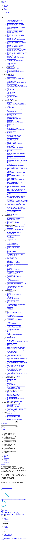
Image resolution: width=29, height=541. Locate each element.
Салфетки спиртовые (12, 275)
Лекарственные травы (12, 138)
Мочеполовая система (12, 139)
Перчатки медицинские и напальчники (17, 264)
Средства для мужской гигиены (15, 363)
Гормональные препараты (13, 121)
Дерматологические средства (14, 248)
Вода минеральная (12, 391)
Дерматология (10, 124)
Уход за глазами (11, 91)
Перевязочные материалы (13, 262)
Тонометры (10, 309)
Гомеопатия (10, 120)
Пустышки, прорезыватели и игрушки (17, 223)
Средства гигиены (12, 84)
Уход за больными (11, 287)
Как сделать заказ (8, 534)
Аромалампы (10, 237)
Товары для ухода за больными (15, 286)
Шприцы (9, 289)
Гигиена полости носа (12, 244)
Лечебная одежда (11, 257)
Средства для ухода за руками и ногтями (17, 373)
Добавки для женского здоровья (15, 36)
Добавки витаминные (12, 32)
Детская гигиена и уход (13, 219)
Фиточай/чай (10, 66)
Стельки (9, 333)
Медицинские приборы (13, 300)
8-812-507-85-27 (5, 513)
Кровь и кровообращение (13, 136)
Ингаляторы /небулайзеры (14, 294)
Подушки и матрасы (12, 332)
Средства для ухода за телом (14, 374)
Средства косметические (13, 376)
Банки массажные (11, 239)
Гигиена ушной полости (13, 246)
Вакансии (6, 519)
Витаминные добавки (12, 21)
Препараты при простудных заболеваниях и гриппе (14, 183)
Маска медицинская (12, 258)
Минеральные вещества (13, 417)
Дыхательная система (12, 128)
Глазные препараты (12, 117)
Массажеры (10, 297)
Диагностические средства (14, 127)
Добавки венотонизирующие (14, 31)
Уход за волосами (11, 89)
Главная (6, 5)
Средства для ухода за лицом (14, 369)
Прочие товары (11, 337)
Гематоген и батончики (13, 28)
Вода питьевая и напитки (13, 394)
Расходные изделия (12, 273)
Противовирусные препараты (15, 187)
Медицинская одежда (12, 259)
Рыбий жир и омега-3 (12, 63)
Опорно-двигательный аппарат (15, 147)
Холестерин (10, 212)
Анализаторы (10, 291)
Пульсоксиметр (11, 302)
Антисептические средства (14, 232)
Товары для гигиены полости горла (16, 283)
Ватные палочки (11, 345)
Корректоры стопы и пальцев (14, 326)
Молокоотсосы (11, 301)
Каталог (3, 14)
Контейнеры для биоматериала (15, 254)
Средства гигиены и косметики (15, 85)
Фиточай (9, 64)
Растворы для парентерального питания (17, 200)
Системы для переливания (14, 276)
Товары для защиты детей (13, 388)
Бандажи (9, 322)
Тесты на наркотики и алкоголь (15, 282)
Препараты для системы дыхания (15, 175)
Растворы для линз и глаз (13, 272)
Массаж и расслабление (13, 79)
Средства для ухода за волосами (15, 365)
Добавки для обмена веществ (14, 46)
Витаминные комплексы (13, 415)
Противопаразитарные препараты (16, 196)
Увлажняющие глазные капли (14, 319)
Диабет (9, 125)
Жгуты (8, 250)
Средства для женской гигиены (15, 356)
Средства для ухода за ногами (15, 370)
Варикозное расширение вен (14, 113)
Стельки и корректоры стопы (14, 334)
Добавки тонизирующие (13, 56)
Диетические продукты (13, 70)
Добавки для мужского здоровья (15, 43)
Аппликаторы (10, 233)
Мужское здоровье (12, 140)
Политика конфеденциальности (9, 538)
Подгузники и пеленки (13, 222)
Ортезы (9, 330)
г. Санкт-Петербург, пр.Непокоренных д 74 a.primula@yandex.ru (12, 513)
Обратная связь (8, 535)
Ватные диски (10, 344)
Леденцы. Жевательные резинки (15, 71)
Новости (6, 9)
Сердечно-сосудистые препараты (15, 203)
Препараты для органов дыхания (15, 167)
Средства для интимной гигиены (15, 361)
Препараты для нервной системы (15, 165)
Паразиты (9, 150)
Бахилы (9, 240)
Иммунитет (10, 132)
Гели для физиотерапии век (14, 312)
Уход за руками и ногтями (13, 97)
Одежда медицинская (12, 261)
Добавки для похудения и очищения (16, 49)
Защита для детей (11, 379)
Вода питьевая (10, 392)
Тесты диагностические (13, 280)
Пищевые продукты (12, 72)
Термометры (10, 228)
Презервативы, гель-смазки (14, 269)
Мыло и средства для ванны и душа (16, 82)
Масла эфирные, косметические (15, 78)
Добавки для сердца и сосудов (15, 50)
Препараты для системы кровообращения (13, 177)
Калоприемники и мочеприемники (16, 253)
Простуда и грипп (11, 185)
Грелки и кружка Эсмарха (13, 247)
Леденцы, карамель (12, 397)
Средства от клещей (12, 384)
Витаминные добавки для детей (15, 24)
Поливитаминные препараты (14, 419)
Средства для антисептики (14, 355)
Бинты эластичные (12, 243)
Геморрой (9, 115)
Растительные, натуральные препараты (17, 201)
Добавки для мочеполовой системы (16, 42)
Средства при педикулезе (13, 387)
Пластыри (9, 265)
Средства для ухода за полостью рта (16, 372)
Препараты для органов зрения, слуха (17, 168)
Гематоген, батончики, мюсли (15, 30)
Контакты (6, 12)
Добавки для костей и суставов (15, 41)
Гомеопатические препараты (14, 118)
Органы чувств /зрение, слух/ (14, 149)
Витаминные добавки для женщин (16, 25)
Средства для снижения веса (14, 401)
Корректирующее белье (13, 255)
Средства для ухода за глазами (15, 366)
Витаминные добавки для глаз (15, 23)
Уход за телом (10, 99)
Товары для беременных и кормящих (16, 410)
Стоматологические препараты (15, 207)
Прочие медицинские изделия (15, 271)
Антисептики (10, 75)
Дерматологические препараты (15, 122)
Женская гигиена (11, 77)
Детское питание (11, 221)
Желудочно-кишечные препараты (16, 129)
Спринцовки (10, 278)
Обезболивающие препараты (14, 143)
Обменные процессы (12, 145)
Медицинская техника (13, 298)
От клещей (10, 380)
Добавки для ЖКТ (11, 38)
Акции (5, 10)
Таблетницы (10, 279)
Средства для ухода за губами (14, 368)
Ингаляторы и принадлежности (15, 226)
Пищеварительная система (14, 151)
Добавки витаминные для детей (15, 35)
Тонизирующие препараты (14, 210)
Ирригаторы (10, 296)
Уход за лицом (10, 93)
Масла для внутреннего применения (16, 57)
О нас (5, 6)
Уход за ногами (11, 95)
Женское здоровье (11, 131)
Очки (8, 314)
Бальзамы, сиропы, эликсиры (14, 20)
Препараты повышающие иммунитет (17, 181)
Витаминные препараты (13, 416)
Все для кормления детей (13, 218)
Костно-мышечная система (14, 135)
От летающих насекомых (13, 381)
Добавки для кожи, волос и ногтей (16, 39)
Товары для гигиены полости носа (16, 284)
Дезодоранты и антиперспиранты (16, 347)
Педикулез (9, 383)
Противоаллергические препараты (16, 186)
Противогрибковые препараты (15, 190)
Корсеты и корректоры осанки (15, 327)
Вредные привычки (12, 114)
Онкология (10, 146)
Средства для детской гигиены (15, 409)
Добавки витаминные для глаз (15, 34)
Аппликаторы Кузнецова (13, 235)
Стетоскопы (10, 307)
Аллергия (9, 102)
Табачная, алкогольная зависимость (16, 208)
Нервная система (11, 142)
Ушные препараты (12, 211)
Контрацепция (10, 133)
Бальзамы (9, 18)
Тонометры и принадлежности (15, 229)
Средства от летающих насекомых (16, 386)
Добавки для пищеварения (14, 48)
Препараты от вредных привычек (16, 179)
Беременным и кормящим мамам (15, 217)
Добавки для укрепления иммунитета (17, 52)
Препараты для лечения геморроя (16, 158)
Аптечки (9, 236)
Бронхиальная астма (12, 111)
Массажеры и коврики (13, 329)
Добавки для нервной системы (15, 45)
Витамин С (10, 413)
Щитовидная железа (12, 214)
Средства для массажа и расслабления (17, 362)
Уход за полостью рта (12, 96)
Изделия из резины (12, 251)
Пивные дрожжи (11, 59)
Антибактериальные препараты (15, 103)
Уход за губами (11, 92)
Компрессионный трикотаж (14, 325)
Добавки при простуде (13, 54)
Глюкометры (10, 293)
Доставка (6, 8)
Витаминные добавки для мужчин (16, 27)
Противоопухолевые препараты (15, 194)
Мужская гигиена (11, 81)
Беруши (9, 241)
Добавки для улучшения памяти (15, 53)
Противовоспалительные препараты (16, 189)
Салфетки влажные (12, 351)
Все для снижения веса (13, 68)
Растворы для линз (12, 315)
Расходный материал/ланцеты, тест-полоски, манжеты (16, 305)
